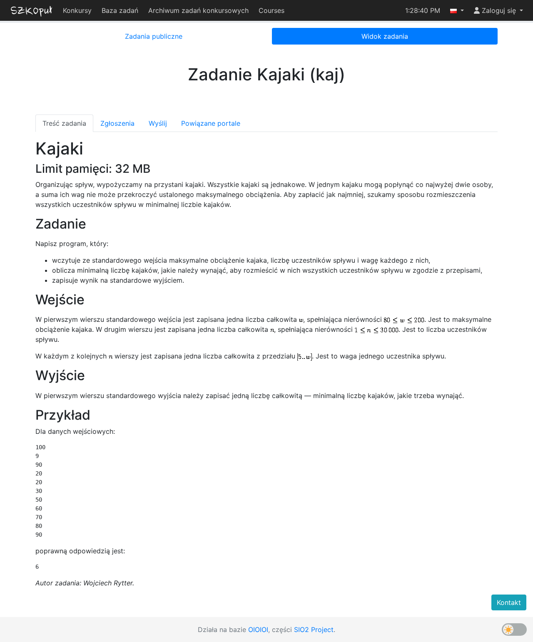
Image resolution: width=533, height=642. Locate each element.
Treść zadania (64, 123)
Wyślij (158, 123)
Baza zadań (120, 10)
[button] (457, 10)
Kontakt (509, 602)
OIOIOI (258, 629)
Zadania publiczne (153, 36)
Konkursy (77, 10)
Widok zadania (384, 36)
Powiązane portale (210, 123)
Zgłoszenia (117, 123)
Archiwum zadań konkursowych (198, 10)
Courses (271, 10)
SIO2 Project (314, 629)
